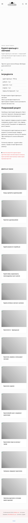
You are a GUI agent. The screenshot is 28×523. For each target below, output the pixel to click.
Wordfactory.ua (12, 514)
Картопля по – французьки (11, 330)
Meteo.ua (16, 512)
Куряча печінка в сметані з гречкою (14, 303)
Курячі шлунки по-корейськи (12, 247)
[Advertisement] (14, 26)
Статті (14, 520)
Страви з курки (20, 156)
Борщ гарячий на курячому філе (13, 193)
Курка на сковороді (19, 154)
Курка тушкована (5, 156)
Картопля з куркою (12, 152)
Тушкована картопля (6, 158)
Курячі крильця (13, 156)
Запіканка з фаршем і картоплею (13, 471)
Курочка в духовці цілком (11, 220)
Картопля (5, 152)
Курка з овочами (11, 154)
